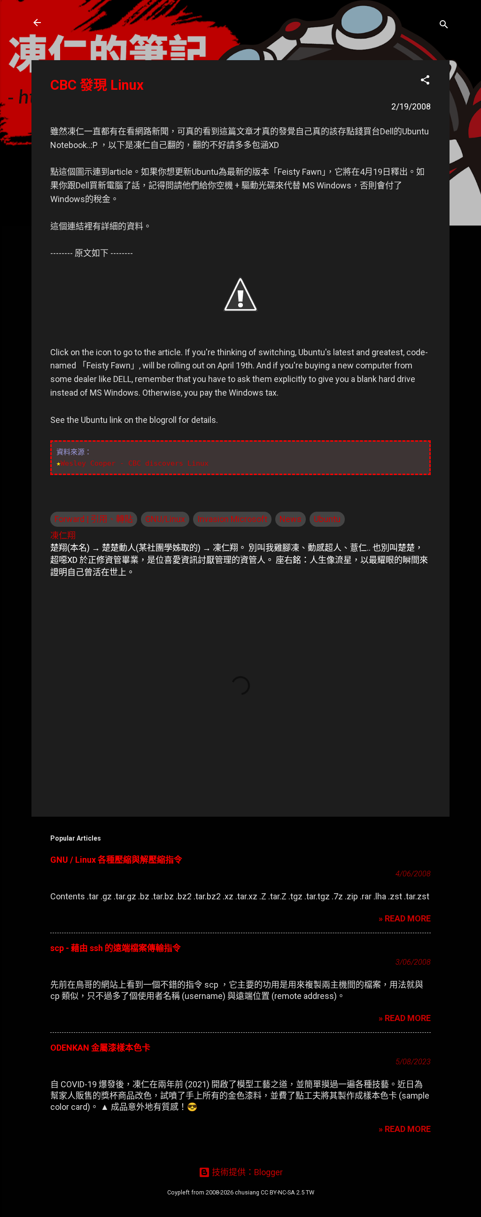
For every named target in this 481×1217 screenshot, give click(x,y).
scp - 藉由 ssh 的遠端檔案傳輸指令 (115, 948)
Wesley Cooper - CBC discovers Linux (135, 463)
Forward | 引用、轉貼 (93, 519)
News (290, 519)
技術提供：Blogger (246, 1172)
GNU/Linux (165, 519)
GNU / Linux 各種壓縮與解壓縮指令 (116, 860)
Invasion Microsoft (232, 519)
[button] (425, 81)
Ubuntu (327, 519)
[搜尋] (444, 25)
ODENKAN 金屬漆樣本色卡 (100, 1048)
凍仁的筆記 (82, 22)
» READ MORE (405, 918)
